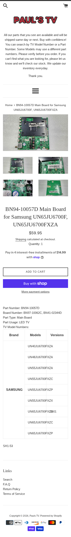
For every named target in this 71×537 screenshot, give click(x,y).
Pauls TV (34, 515)
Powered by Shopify (51, 515)
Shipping (20, 239)
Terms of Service (14, 493)
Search (7, 479)
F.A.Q (6, 484)
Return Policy (11, 489)
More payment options (35, 291)
